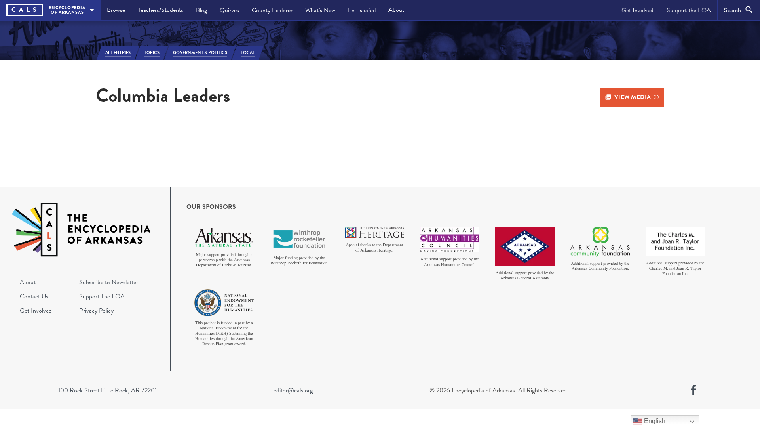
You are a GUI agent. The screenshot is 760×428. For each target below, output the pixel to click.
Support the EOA (689, 10)
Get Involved (637, 10)
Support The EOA (102, 296)
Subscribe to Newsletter (108, 282)
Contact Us (34, 296)
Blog (201, 10)
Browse (116, 10)
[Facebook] (693, 390)
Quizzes (229, 10)
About (396, 10)
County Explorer (272, 10)
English (653, 421)
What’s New (320, 10)
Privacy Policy (96, 310)
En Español (362, 10)
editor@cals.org (293, 390)
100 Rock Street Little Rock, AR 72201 (107, 390)
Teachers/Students (160, 10)
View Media (636, 97)
